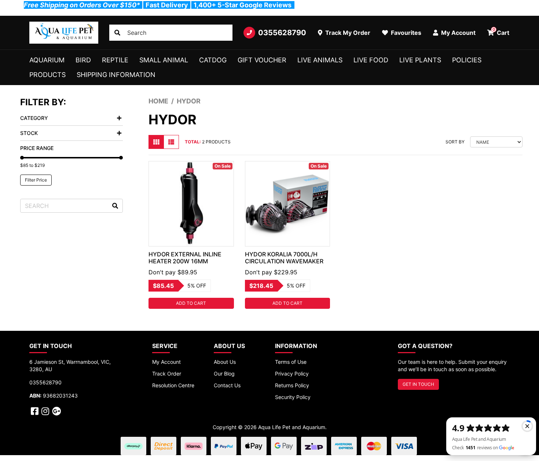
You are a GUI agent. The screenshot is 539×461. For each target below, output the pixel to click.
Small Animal (163, 60)
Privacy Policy (292, 373)
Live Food (370, 60)
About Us (225, 362)
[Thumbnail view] (156, 142)
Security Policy (293, 397)
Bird (83, 60)
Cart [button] (501, 31)
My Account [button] (458, 32)
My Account (166, 362)
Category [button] (34, 118)
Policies (466, 60)
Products (47, 74)
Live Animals (319, 60)
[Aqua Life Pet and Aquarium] (63, 33)
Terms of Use (291, 362)
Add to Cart (191, 303)
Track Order (166, 373)
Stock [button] (29, 133)
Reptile (115, 60)
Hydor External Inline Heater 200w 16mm (184, 257)
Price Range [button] (37, 148)
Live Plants (420, 60)
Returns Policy (292, 385)
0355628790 (282, 32)
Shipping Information (116, 74)
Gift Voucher (262, 60)
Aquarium (47, 60)
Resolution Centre (173, 385)
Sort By (455, 141)
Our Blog (224, 373)
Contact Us (227, 385)
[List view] (171, 142)
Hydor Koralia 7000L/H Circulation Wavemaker (284, 257)
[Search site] (117, 33)
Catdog (213, 60)
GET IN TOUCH (418, 384)
